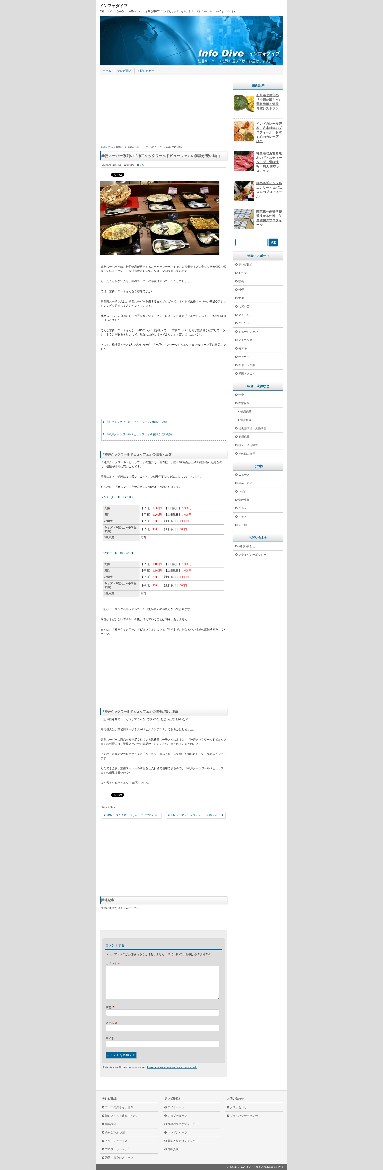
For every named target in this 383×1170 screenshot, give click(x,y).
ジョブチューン (177, 1115)
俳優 (241, 289)
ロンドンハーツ (177, 1132)
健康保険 (246, 411)
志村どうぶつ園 (115, 1132)
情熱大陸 (110, 1124)
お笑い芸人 (245, 306)
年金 (241, 394)
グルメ (143, 164)
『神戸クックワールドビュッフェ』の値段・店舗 (136, 421)
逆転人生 (173, 1149)
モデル (242, 348)
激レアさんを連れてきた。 (122, 1115)
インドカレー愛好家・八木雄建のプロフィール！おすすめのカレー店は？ (269, 132)
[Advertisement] (163, 111)
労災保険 (246, 419)
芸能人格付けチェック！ (183, 1140)
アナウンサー (246, 340)
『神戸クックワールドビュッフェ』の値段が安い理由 (139, 434)
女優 (241, 298)
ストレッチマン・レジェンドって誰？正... (193, 815)
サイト (110, 1038)
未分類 (242, 525)
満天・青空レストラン (119, 1157)
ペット (242, 516)
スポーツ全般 (246, 365)
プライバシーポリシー (252, 554)
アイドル (244, 314)
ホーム (107, 70)
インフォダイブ (114, 5)
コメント (113, 963)
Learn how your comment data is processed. (172, 1067)
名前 (110, 1007)
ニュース (244, 474)
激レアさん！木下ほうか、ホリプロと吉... (133, 815)
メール (112, 1022)
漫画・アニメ (246, 373)
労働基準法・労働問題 (252, 428)
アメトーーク (176, 1107)
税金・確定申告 (248, 445)
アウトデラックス (116, 1140)
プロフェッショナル (117, 1149)
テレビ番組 (124, 70)
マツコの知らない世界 (119, 1107)
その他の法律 (246, 453)
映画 (241, 281)
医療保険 (244, 403)
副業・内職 (245, 483)
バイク (242, 491)
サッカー (244, 356)
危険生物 (244, 499)
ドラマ (242, 272)
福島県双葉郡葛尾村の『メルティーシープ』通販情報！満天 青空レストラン (269, 162)
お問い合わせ (145, 70)
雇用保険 (244, 436)
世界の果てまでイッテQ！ (184, 1124)
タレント (244, 323)
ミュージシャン (248, 331)
